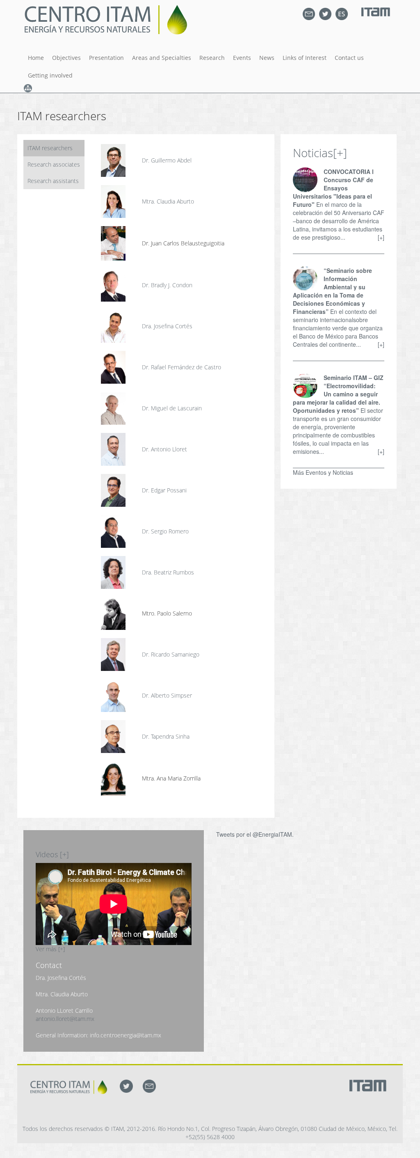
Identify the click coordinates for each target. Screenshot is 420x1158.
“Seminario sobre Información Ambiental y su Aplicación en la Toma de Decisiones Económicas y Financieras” (332, 291)
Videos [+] (52, 854)
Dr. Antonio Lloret (164, 449)
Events (242, 58)
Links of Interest (304, 58)
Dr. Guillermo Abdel (167, 160)
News (266, 58)
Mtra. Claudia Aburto (168, 201)
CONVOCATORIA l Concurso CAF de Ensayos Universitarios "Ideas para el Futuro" (333, 187)
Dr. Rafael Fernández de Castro (181, 367)
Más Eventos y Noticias (323, 472)
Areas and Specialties (161, 58)
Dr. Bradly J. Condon (167, 285)
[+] (340, 152)
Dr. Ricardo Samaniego (170, 654)
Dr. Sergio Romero (165, 531)
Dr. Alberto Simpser (167, 695)
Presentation (106, 58)
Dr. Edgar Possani (164, 490)
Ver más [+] (50, 949)
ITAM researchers (50, 148)
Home (36, 58)
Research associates (53, 164)
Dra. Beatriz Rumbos (168, 572)
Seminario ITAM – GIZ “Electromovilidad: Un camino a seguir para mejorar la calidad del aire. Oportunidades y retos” (338, 393)
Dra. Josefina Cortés (167, 326)
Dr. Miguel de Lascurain (172, 408)
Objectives (66, 58)
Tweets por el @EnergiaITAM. (255, 834)
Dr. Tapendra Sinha (165, 736)
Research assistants (53, 181)
